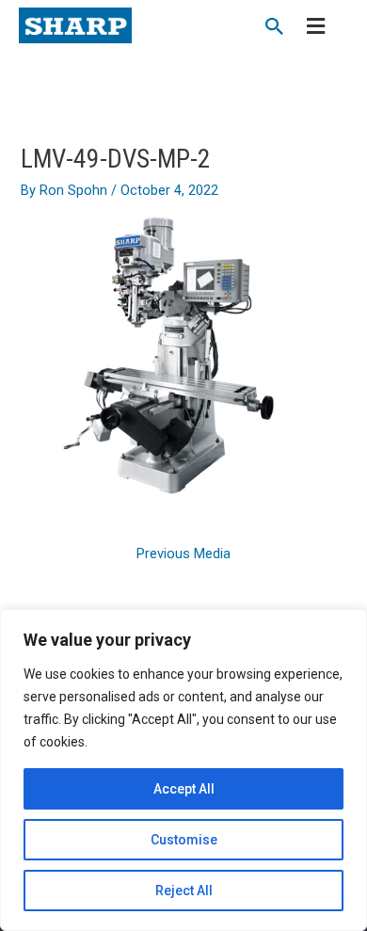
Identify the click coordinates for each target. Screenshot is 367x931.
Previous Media (183, 553)
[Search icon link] (275, 28)
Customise (184, 839)
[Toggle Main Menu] (315, 28)
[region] (183, 770)
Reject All (184, 890)
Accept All (184, 788)
